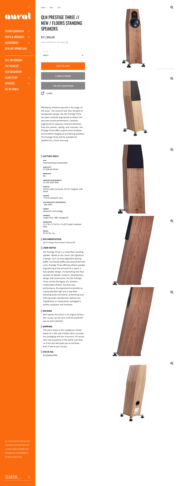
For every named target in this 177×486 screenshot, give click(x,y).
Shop (51, 7)
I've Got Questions (63, 85)
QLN (59, 7)
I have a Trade (63, 76)
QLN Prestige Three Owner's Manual (58, 242)
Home (43, 7)
